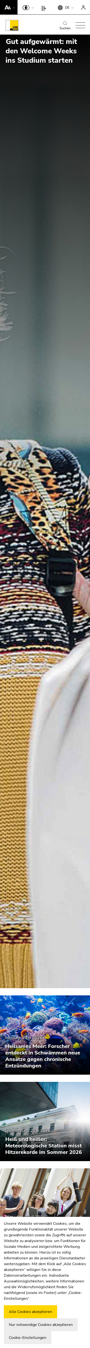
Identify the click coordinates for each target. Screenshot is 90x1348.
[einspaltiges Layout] (45, 7)
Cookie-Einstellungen (27, 1337)
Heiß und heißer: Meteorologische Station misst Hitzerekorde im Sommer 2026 (43, 1146)
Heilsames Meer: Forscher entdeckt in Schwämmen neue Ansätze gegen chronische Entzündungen (42, 1056)
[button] (9, 7)
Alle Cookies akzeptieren (30, 1311)
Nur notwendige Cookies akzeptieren (41, 1324)
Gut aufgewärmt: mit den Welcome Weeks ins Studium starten (41, 51)
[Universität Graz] (12, 26)
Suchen (65, 28)
